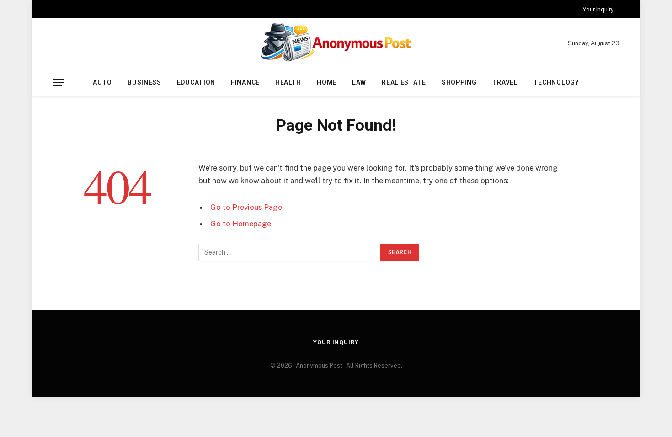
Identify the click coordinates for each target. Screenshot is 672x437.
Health (288, 82)
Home (326, 82)
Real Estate (404, 82)
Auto (102, 82)
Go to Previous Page (246, 207)
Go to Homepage (240, 223)
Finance (245, 82)
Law (359, 82)
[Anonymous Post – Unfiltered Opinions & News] (336, 43)
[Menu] (58, 82)
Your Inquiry (598, 9)
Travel (504, 82)
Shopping (459, 82)
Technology (556, 82)
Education (196, 82)
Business (144, 82)
